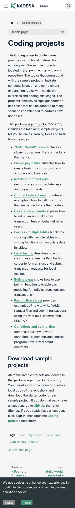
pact (22, 435)
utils (34, 441)
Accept (27, 502)
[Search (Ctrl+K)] (68, 5)
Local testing (23, 253)
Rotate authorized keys (31, 179)
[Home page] (11, 23)
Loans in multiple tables (31, 232)
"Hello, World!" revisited (32, 147)
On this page (19, 32)
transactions (18, 441)
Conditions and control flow (35, 326)
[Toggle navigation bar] (6, 6)
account (53, 435)
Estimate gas (23, 279)
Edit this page (22, 450)
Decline (9, 502)
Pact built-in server (28, 300)
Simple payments (27, 163)
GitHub (39, 405)
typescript (36, 435)
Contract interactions (30, 195)
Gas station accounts (30, 211)
